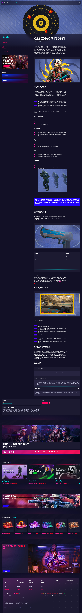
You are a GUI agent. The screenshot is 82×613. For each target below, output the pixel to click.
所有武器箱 (14, 517)
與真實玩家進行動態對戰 (14, 547)
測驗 (30, 580)
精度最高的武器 (5, 48)
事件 (5, 582)
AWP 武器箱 (19, 607)
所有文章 (12, 462)
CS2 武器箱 (5, 75)
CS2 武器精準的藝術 (5, 51)
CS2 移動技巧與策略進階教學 (9, 483)
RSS (42, 586)
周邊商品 (30, 589)
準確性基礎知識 (5, 42)
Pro (42, 589)
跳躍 (3, 47)
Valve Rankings (20, 582)
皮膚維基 (18, 589)
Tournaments (57, 580)
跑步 (3, 46)
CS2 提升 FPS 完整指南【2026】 (64, 483)
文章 (3, 36)
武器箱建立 (31, 582)
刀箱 (5, 607)
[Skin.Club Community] (9, 3)
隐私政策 (18, 586)
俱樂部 (32, 2)
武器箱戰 (5, 80)
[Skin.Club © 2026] (12, 593)
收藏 (17, 580)
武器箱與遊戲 (7, 589)
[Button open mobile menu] (79, 2)
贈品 (42, 580)
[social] (42, 596)
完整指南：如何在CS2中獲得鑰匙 (37, 483)
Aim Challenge (69, 580)
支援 (70, 2)
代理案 (30, 607)
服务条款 (30, 586)
